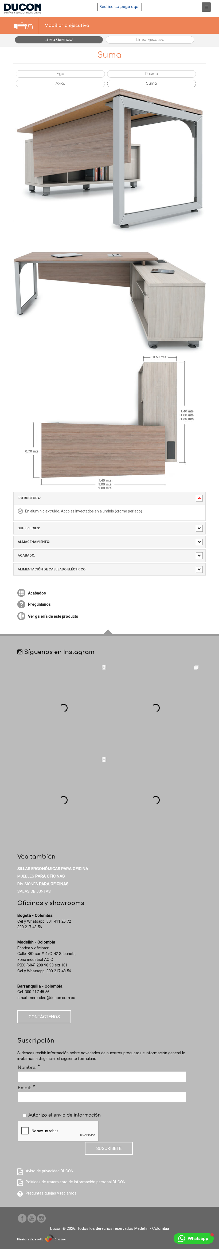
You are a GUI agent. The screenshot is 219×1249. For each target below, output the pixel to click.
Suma (151, 83)
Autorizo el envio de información (64, 1115)
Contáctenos (44, 1016)
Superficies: (29, 528)
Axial (60, 83)
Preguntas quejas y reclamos (51, 1193)
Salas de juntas (34, 891)
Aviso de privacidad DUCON (49, 1171)
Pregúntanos (39, 604)
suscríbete (109, 1148)
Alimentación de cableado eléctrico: (52, 569)
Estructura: (29, 498)
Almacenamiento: (34, 542)
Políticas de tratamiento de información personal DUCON (76, 1182)
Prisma (151, 74)
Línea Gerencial (58, 40)
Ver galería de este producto (53, 616)
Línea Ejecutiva (150, 40)
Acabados (37, 593)
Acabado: (26, 555)
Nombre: (29, 1067)
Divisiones (42, 884)
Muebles (41, 876)
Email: (26, 1087)
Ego (60, 74)
